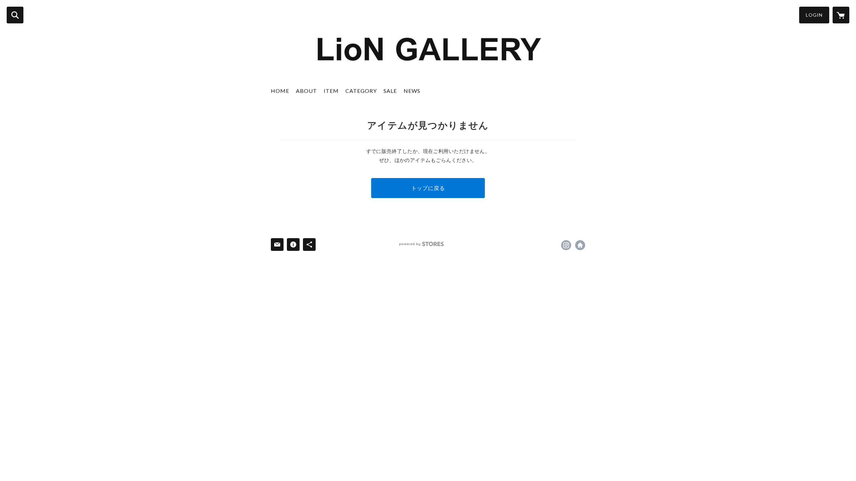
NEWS (412, 91)
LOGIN (814, 15)
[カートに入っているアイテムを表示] (841, 15)
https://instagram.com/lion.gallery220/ (566, 245)
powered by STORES (421, 244)
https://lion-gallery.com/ (580, 245)
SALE (390, 91)
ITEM (331, 91)
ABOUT (306, 91)
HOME (280, 91)
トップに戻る (428, 188)
